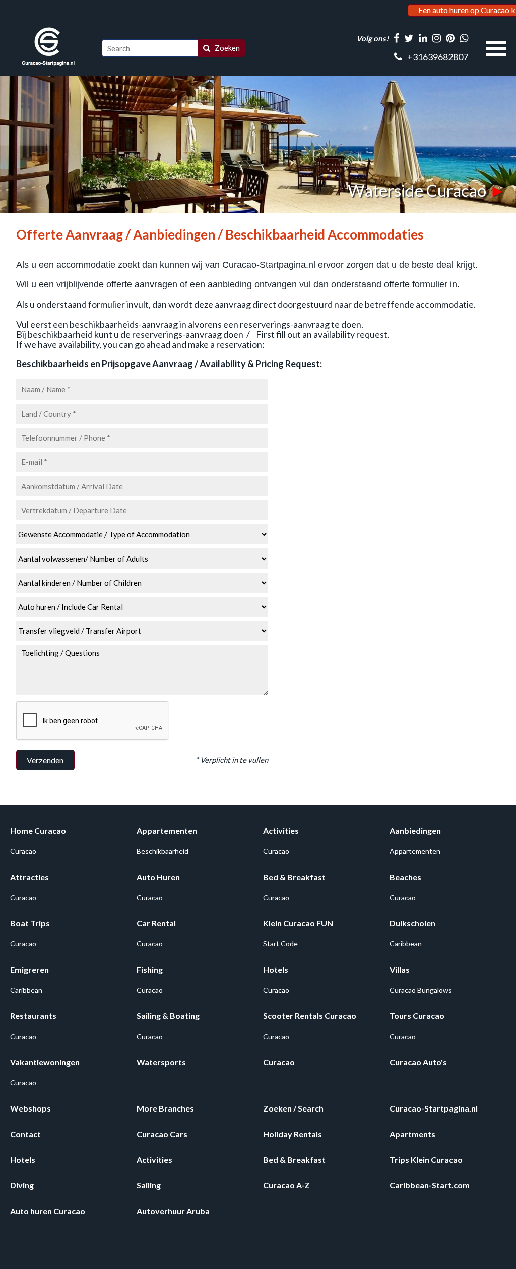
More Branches (165, 1108)
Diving (22, 1185)
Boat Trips (30, 923)
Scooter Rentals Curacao (309, 1015)
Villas (400, 969)
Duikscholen (412, 923)
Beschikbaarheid (162, 851)
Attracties (29, 877)
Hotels (275, 969)
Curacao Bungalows (421, 990)
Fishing (150, 969)
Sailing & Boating (168, 1015)
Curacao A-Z (286, 1185)
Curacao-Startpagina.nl (434, 1108)
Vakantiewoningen (45, 1062)
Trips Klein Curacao (426, 1159)
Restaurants (33, 1015)
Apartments (412, 1134)
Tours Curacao (417, 1015)
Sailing (149, 1185)
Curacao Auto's (418, 1062)
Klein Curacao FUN (298, 923)
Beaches (405, 877)
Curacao (23, 851)
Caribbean (406, 943)
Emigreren (29, 969)
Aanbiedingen (415, 830)
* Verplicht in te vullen (232, 759)
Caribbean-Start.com (430, 1185)
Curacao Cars (162, 1134)
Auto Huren (158, 877)
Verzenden (45, 760)
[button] (496, 47)
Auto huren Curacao (47, 1211)
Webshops (30, 1108)
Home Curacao (38, 830)
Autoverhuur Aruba (173, 1211)
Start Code (280, 943)
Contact (25, 1134)
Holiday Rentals (292, 1134)
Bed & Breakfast (294, 877)
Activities (281, 830)
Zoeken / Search (293, 1108)
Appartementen (167, 830)
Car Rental (156, 923)
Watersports (161, 1062)
